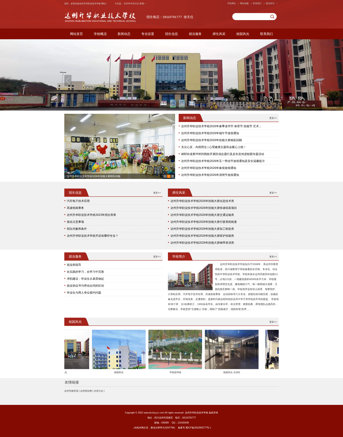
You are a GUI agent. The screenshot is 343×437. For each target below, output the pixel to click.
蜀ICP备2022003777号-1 (198, 427)
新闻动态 (124, 34)
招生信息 (171, 34)
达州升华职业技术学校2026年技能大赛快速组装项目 (203, 207)
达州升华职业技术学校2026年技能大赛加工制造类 (202, 228)
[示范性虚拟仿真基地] (271, 368)
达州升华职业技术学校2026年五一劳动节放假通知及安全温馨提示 (223, 160)
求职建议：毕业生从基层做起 (85, 278)
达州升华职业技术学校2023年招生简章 (91, 214)
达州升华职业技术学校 (90, 3)
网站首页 (76, 34)
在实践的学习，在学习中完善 (85, 271)
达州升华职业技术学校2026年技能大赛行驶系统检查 (203, 221)
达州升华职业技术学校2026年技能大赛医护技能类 (202, 235)
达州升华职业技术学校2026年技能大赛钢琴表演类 (202, 242)
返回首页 (270, 3)
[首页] (101, 24)
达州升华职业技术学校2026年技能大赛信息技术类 (202, 200)
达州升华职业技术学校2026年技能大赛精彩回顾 (211, 140)
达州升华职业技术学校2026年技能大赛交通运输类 (202, 214)
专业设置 (147, 34)
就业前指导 (74, 264)
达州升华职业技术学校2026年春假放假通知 (208, 167)
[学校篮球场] (155, 368)
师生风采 (219, 34)
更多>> (273, 118)
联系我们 (257, 3)
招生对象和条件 (77, 228)
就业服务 (195, 34)
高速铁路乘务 (75, 207)
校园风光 (242, 34)
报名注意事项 (75, 221)
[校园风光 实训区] (211, 368)
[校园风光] (98, 368)
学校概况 (100, 34)
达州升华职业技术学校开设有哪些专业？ (92, 235)
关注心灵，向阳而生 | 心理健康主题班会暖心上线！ (95, 176)
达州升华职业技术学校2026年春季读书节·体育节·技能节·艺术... (221, 126)
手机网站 (231, 3)
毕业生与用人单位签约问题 (84, 292)
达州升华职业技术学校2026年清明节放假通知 (210, 174)
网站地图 (244, 3)
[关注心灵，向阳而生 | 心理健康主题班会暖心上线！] (119, 146)
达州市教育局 (71, 391)
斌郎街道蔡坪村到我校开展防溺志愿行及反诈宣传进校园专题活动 (222, 154)
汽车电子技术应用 (78, 200)
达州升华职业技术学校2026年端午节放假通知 (210, 133)
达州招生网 (86, 391)
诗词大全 (98, 391)
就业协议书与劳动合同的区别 (85, 285)
